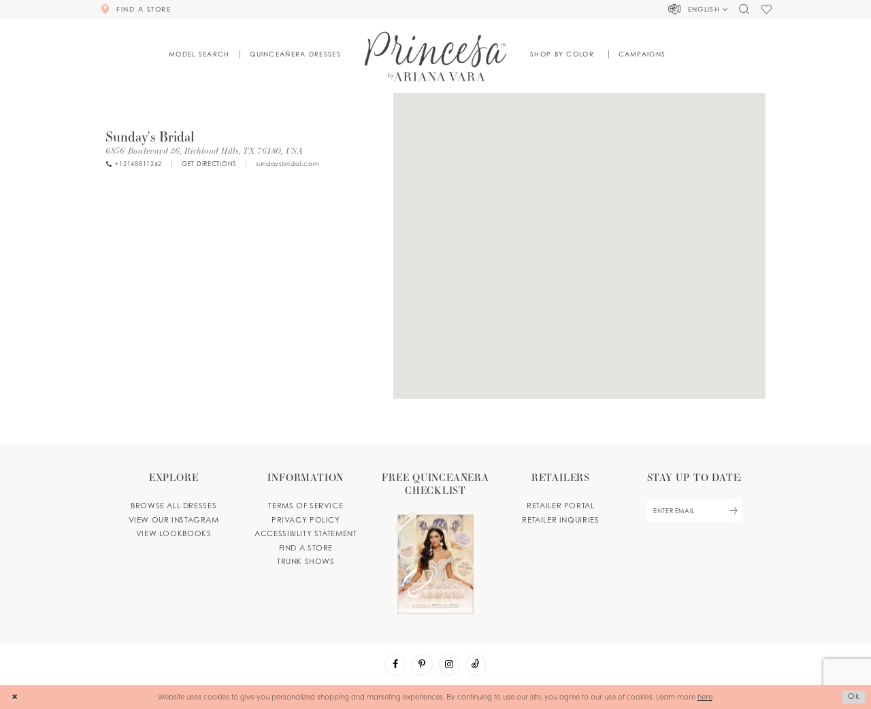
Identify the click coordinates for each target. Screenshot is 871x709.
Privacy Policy (306, 520)
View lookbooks (174, 533)
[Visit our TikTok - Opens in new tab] (476, 664)
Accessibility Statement (305, 533)
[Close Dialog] (14, 697)
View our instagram (174, 520)
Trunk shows (306, 561)
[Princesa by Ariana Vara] (436, 56)
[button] (698, 9)
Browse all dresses (173, 505)
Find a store (306, 548)
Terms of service (305, 505)
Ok (854, 696)
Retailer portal (560, 505)
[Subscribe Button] (732, 511)
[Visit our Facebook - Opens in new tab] (395, 664)
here (704, 696)
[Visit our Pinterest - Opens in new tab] (422, 664)
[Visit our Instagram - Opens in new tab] (448, 664)
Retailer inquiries (560, 520)
